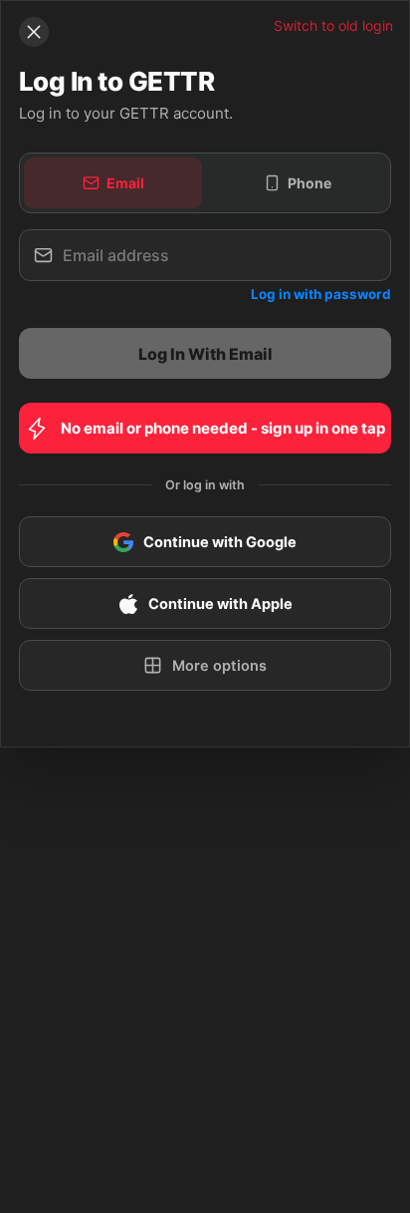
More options (219, 666)
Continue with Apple (220, 604)
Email (125, 182)
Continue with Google (220, 542)
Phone (309, 182)
